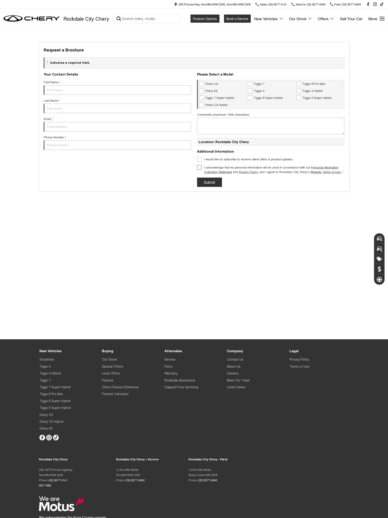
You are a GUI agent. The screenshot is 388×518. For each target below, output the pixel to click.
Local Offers (111, 373)
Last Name (52, 100)
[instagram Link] (375, 4)
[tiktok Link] (382, 4)
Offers (323, 18)
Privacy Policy (248, 172)
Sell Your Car (351, 18)
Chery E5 (46, 428)
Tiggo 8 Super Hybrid (54, 400)
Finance (107, 380)
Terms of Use (299, 366)
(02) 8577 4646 (135, 480)
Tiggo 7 (45, 380)
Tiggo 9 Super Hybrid (54, 407)
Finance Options (205, 18)
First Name (52, 82)
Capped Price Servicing (181, 387)
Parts (168, 366)
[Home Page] (31, 18)
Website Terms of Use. (326, 172)
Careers (233, 373)
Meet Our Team (238, 380)
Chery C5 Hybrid (51, 421)
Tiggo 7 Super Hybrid (54, 387)
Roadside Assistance (179, 380)
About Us (234, 366)
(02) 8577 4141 (57, 480)
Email (48, 119)
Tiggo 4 (45, 366)
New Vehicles (266, 18)
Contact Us (235, 359)
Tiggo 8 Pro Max (51, 393)
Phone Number (55, 137)
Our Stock (297, 18)
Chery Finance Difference (120, 387)
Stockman (46, 359)
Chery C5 (46, 414)
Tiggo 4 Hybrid (50, 373)
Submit (209, 182)
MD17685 (45, 485)
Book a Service (237, 18)
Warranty (171, 373)
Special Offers (112, 366)
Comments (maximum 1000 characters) (223, 114)
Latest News (236, 387)
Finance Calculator (115, 393)
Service (169, 359)
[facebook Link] (368, 4)
